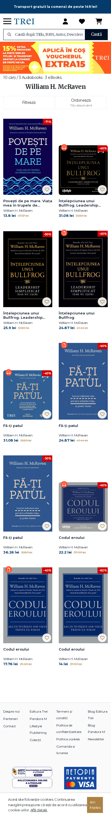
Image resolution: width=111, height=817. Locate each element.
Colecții (35, 740)
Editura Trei (39, 711)
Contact (9, 726)
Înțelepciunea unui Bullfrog (77, 315)
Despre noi (11, 711)
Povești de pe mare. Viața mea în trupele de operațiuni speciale (27, 203)
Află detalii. (39, 810)
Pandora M (38, 719)
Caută (96, 34)
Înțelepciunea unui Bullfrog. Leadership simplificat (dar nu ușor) (81, 203)
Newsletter (96, 739)
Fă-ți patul (13, 425)
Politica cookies (68, 739)
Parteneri (10, 719)
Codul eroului (72, 537)
